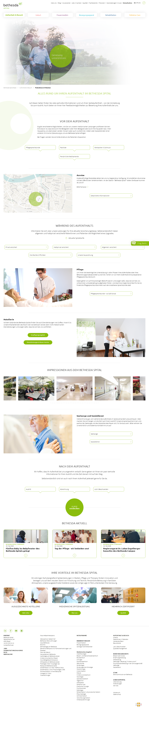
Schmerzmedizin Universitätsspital (50, 671)
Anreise (115, 637)
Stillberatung (117, 660)
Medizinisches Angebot (84, 652)
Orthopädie (80, 683)
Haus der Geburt (45, 652)
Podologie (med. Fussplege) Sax (50, 664)
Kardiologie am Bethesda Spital (49, 656)
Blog (59, 3)
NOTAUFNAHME (82, 635)
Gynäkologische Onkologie (85, 667)
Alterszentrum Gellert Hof (47, 639)
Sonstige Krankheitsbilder (84, 647)
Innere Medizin (81, 671)
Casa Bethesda (44, 643)
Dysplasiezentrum (82, 661)
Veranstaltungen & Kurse (113, 3)
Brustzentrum (81, 658)
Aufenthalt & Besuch (26, 88)
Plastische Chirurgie (83, 686)
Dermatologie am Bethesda (48, 647)
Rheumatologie (81, 694)
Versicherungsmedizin (83, 698)
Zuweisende (66, 3)
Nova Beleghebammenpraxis (49, 660)
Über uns (54, 3)
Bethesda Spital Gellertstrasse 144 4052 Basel (9, 639)
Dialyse (79, 673)
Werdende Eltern (118, 641)
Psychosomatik (81, 688)
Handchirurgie (81, 669)
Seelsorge (116, 665)
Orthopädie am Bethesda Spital (49, 662)
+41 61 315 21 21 (9, 643)
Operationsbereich (82, 679)
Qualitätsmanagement (120, 648)
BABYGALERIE (8, 654)
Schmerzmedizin (82, 696)
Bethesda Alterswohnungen (48, 641)
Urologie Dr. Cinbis (45, 673)
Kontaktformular (9, 645)
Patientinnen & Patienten (120, 639)
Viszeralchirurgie (45, 675)
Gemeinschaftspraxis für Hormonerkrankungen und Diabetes (55, 649)
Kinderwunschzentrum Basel (49, 658)
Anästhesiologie (81, 654)
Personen (102, 3)
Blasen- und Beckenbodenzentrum (87, 656)
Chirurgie (79, 660)
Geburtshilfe (80, 663)
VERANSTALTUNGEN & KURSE (13, 650)
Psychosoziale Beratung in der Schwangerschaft (127, 663)
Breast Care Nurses (119, 656)
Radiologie (80, 690)
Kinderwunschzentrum (83, 675)
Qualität (85, 3)
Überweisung (117, 682)
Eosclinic (42, 645)
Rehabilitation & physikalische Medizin (88, 692)
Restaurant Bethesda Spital (48, 666)
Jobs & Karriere (76, 3)
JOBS (5, 648)
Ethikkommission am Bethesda (122, 674)
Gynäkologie (80, 665)
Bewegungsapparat (83, 645)
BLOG (5, 652)
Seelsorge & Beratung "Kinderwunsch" (124, 661)
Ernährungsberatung (119, 658)
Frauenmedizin (81, 643)
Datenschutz (117, 694)
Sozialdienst (117, 667)
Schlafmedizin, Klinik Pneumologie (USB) (52, 670)
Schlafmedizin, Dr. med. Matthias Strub (52, 668)
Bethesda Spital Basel (10, 88)
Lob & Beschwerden (119, 647)
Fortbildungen (117, 684)
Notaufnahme (127, 3)
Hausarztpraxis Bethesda (48, 654)
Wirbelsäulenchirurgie (83, 700)
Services (115, 686)
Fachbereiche (93, 3)
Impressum (116, 692)
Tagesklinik (80, 681)
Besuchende (117, 643)
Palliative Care (81, 684)
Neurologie (80, 677)
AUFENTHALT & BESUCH (121, 635)
